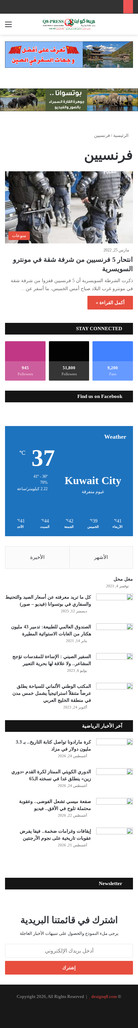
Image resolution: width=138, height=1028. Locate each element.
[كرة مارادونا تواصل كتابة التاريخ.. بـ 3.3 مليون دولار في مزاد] (114, 751)
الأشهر (101, 557)
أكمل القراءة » (110, 302)
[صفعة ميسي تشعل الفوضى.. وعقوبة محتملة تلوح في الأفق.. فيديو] (114, 810)
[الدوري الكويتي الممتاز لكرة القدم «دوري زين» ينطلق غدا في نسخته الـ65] (114, 780)
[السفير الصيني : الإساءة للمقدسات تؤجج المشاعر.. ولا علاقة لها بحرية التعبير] (114, 665)
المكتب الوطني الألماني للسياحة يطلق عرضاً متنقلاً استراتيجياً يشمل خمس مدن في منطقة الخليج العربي (51, 693)
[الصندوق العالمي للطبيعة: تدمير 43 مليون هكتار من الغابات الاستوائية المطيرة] (114, 635)
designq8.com (104, 996)
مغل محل (123, 579)
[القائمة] (8, 26)
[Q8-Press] (69, 24)
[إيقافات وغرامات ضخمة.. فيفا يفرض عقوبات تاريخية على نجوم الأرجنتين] (114, 840)
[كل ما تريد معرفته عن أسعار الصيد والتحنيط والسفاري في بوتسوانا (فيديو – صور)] (114, 606)
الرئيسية (121, 135)
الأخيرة (37, 557)
